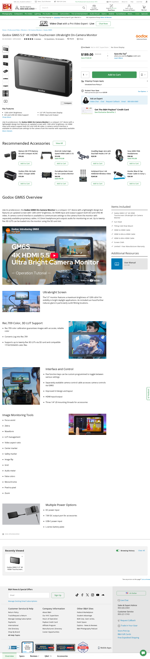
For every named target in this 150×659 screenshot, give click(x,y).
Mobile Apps (105, 647)
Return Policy (13, 612)
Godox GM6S (48, 30)
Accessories (62, 656)
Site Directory (13, 629)
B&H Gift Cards (124, 634)
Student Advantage (84, 615)
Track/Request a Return (17, 615)
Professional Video (14, 30)
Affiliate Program (49, 625)
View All (59, 143)
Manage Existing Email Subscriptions (22, 601)
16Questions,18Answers (54, 39)
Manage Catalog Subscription (19, 619)
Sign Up (57, 595)
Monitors (24, 30)
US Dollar (133, 593)
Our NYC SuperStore (51, 615)
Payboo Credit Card (50, 622)
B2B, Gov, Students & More (22, 2)
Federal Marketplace (85, 612)
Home (4, 30)
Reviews (34, 656)
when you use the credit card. (127, 56)
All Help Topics (14, 635)
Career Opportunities (51, 632)
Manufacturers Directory (52, 629)
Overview (9, 656)
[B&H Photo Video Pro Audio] (8, 7)
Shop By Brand (14, 632)
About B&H (47, 612)
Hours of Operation (50, 619)
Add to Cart (114, 74)
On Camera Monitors (35, 30)
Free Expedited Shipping (128, 637)
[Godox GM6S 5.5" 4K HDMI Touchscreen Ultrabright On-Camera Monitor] (43, 75)
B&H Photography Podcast (87, 629)
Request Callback (127, 620)
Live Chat (139, 2)
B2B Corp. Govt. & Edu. (86, 619)
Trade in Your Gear (129, 625)
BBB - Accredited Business (14, 647)
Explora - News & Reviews (87, 625)
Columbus (57, 17)
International (13, 625)
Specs (21, 656)
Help (132, 2)
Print (81, 39)
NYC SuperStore (114, 2)
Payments (12, 622)
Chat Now (103, 23)
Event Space (81, 622)
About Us (124, 2)
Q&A (48, 656)
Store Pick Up (124, 631)
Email (12, 595)
